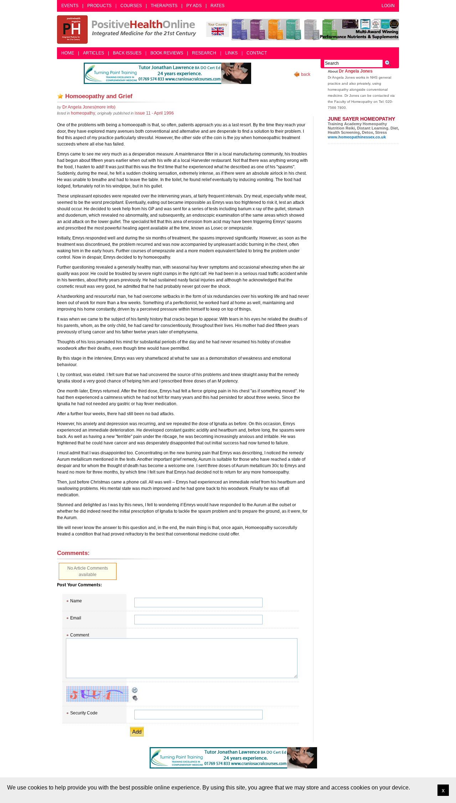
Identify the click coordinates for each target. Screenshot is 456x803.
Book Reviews (166, 53)
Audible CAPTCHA (135, 698)
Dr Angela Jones (356, 71)
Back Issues (127, 53)
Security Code (84, 712)
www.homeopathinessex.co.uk (357, 137)
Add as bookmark (60, 96)
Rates (217, 5)
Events (69, 5)
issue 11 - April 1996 (154, 113)
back (305, 74)
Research (204, 53)
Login (388, 5)
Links (231, 53)
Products (99, 5)
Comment (79, 635)
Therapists (164, 5)
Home (67, 53)
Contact (257, 53)
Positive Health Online (128, 29)
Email (75, 618)
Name (76, 600)
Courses (131, 5)
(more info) (88, 107)
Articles (93, 53)
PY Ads (194, 5)
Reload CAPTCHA (135, 690)
